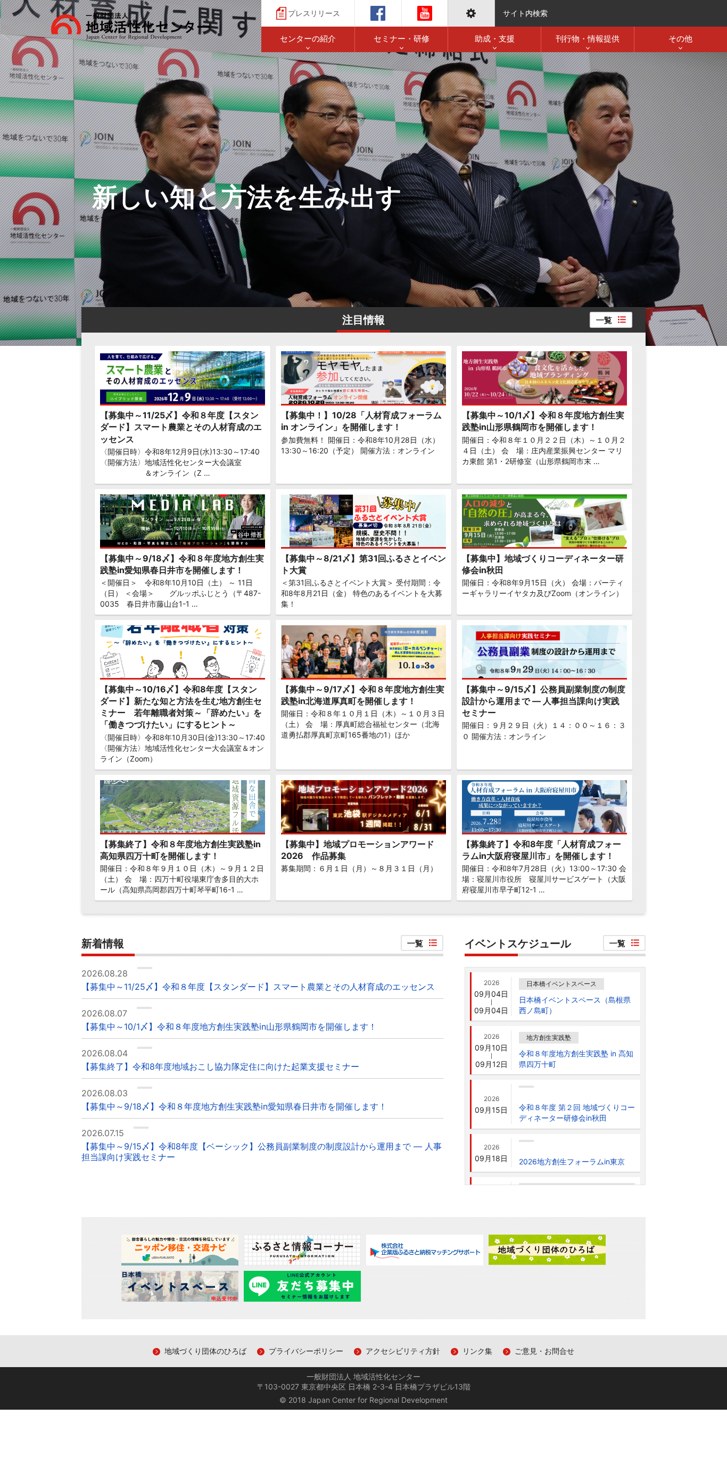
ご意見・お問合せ (544, 1350)
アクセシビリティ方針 (403, 1350)
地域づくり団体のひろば (205, 1350)
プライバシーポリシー (306, 1350)
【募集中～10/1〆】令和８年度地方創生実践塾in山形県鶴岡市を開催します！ (229, 1027)
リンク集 (477, 1350)
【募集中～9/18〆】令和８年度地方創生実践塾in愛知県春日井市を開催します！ (234, 1107)
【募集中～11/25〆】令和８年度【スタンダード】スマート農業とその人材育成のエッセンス (258, 987)
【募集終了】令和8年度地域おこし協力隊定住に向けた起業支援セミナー (220, 1067)
